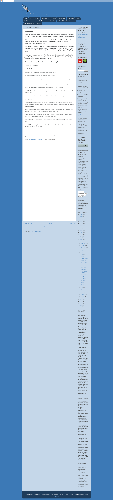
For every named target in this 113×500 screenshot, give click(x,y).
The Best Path (84, 262)
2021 (81, 225)
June (82, 254)
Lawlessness (83, 269)
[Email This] (48, 139)
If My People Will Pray (84, 272)
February (83, 294)
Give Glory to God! (46, 18)
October (83, 245)
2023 (81, 221)
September (83, 247)
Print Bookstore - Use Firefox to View (47, 20)
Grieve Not (83, 260)
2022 (81, 223)
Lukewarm (83, 278)
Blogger (57, 496)
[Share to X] (51, 139)
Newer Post (28, 224)
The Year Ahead (84, 265)
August (82, 250)
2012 (81, 303)
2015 (81, 239)
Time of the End (84, 258)
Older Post (71, 224)
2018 (81, 232)
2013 (81, 301)
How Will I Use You (84, 275)
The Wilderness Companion (31, 20)
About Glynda (71, 18)
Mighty (82, 282)
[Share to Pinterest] (54, 139)
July (82, 252)
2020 (81, 228)
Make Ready (83, 267)
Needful (82, 284)
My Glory (83, 280)
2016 (81, 237)
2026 (81, 214)
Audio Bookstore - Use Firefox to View (33, 23)
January (83, 296)
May (82, 287)
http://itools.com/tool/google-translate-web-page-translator (83, 36)
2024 (81, 219)
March (82, 292)
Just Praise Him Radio (34, 18)
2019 (81, 230)
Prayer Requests (61, 18)
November (83, 243)
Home (26, 18)
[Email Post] (46, 139)
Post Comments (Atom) (36, 231)
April (82, 289)
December (83, 241)
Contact (77, 18)
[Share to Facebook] (53, 139)
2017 (81, 234)
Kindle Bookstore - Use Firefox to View (66, 20)
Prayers (54, 18)
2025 (81, 216)
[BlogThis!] (50, 139)
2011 (81, 306)
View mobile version (49, 227)
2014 (81, 299)
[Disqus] (49, 160)
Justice (82, 256)
